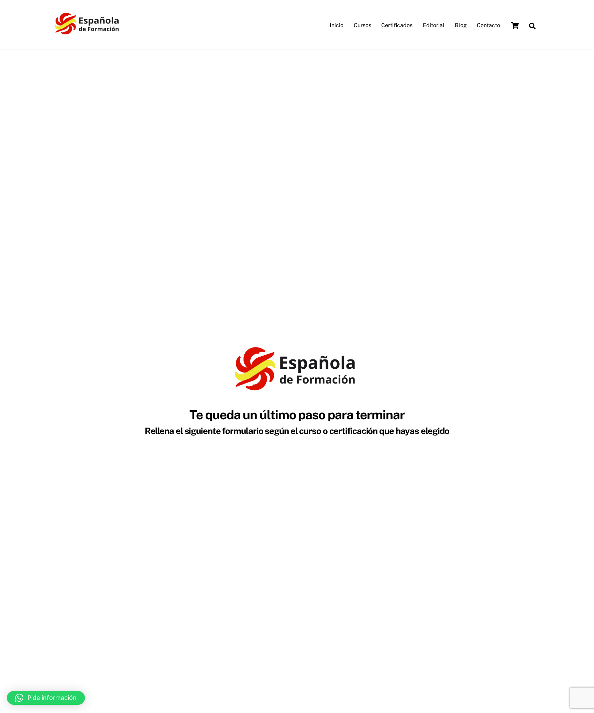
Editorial (433, 25)
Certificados (396, 25)
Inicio (336, 25)
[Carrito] (515, 25)
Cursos (362, 25)
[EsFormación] (88, 30)
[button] (46, 698)
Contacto (488, 25)
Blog (461, 25)
